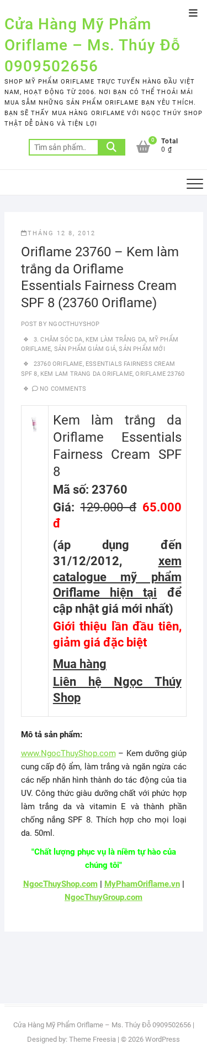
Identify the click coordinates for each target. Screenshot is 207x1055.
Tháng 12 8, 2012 (61, 233)
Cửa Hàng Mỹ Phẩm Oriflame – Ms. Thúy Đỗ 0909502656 (92, 45)
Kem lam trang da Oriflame (86, 373)
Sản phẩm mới (141, 349)
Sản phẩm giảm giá (85, 349)
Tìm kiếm (111, 147)
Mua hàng (80, 664)
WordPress (162, 1039)
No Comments (63, 388)
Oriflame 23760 (159, 373)
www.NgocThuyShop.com (68, 753)
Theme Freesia (92, 1039)
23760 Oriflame (58, 364)
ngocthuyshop (73, 324)
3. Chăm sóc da (58, 339)
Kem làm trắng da (116, 339)
